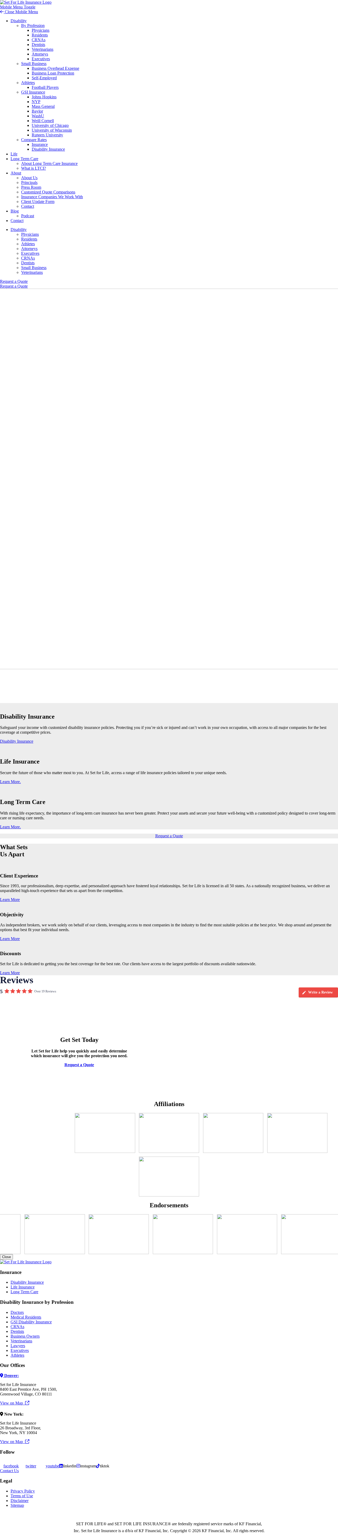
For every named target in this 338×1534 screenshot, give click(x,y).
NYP (36, 101)
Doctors (17, 1312)
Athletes (28, 82)
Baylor (37, 111)
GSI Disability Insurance (31, 1322)
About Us (29, 177)
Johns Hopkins (44, 97)
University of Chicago (50, 125)
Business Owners (25, 1336)
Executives (41, 59)
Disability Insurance (48, 149)
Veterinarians (42, 49)
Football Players (45, 87)
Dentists (38, 44)
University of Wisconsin (52, 130)
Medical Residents (26, 1317)
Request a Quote (14, 281)
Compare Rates (34, 139)
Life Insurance (23, 1287)
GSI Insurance (33, 92)
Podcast (27, 216)
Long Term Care (24, 158)
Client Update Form (37, 201)
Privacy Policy (23, 1491)
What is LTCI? (33, 168)
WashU (38, 116)
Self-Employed (44, 78)
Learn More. (10, 781)
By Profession (33, 25)
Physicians (40, 30)
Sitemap (17, 1505)
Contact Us (9, 1470)
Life (14, 154)
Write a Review (320, 992)
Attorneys (40, 54)
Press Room (31, 187)
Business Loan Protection (53, 73)
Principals (29, 182)
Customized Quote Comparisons (48, 192)
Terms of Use (22, 1496)
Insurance (40, 144)
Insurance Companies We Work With (52, 197)
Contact (27, 206)
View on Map (12, 1403)
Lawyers (18, 1345)
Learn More (10, 899)
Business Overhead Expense (55, 68)
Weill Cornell (43, 120)
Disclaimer (20, 1500)
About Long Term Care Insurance (49, 163)
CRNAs (38, 40)
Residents (40, 35)
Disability (19, 21)
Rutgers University (47, 135)
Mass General (43, 106)
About (16, 173)
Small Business (33, 63)
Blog (15, 211)
